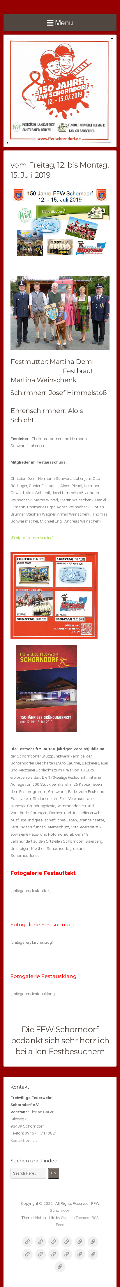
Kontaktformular (24, 1140)
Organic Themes (75, 1217)
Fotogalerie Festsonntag (42, 924)
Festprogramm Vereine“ (33, 537)
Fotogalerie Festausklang (43, 976)
